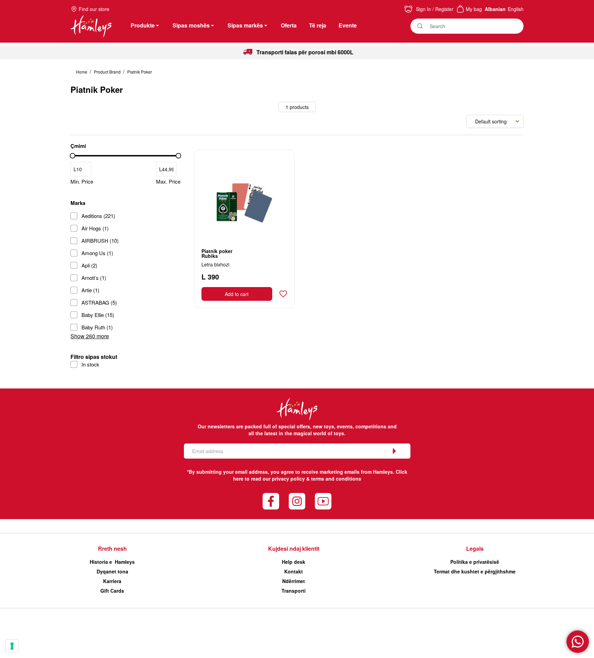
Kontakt (293, 571)
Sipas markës (245, 25)
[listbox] (495, 121)
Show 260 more (89, 336)
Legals (475, 548)
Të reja (317, 25)
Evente (348, 25)
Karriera (112, 581)
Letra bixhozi (215, 264)
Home (82, 72)
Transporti (294, 590)
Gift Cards (112, 590)
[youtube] (323, 501)
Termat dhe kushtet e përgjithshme (475, 571)
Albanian (495, 9)
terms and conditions (336, 478)
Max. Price (168, 181)
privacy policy (288, 478)
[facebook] (271, 501)
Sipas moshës (191, 25)
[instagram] (297, 501)
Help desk (293, 561)
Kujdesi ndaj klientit (293, 548)
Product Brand (108, 72)
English (516, 9)
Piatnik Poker (139, 72)
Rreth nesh (112, 548)
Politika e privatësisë (474, 561)
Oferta (289, 25)
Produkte (143, 25)
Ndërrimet (293, 581)
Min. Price (81, 181)
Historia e (112, 561)
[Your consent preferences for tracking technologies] (12, 645)
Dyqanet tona (112, 571)
